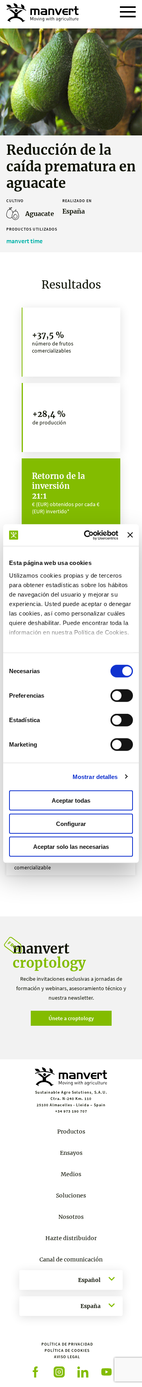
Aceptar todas (71, 800)
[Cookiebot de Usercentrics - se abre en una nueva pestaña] (87, 535)
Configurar (71, 823)
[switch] (121, 695)
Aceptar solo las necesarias (71, 846)
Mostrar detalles (95, 776)
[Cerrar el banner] (130, 535)
